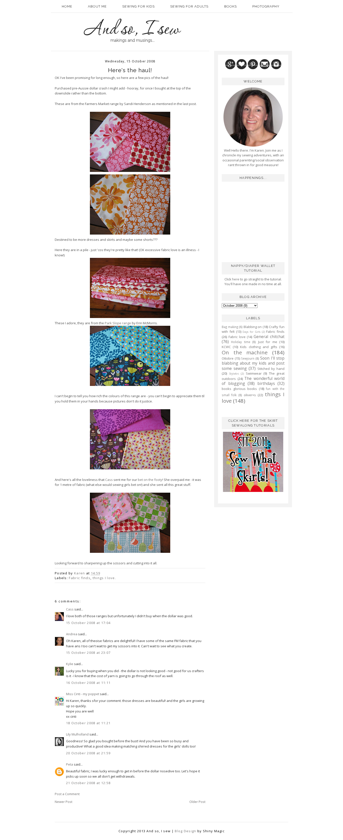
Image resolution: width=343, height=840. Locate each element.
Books (230, 6)
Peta (69, 764)
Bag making (230, 327)
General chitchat (269, 336)
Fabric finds (79, 578)
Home (67, 6)
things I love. (104, 578)
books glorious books (239, 388)
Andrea (71, 634)
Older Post (197, 801)
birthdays (266, 383)
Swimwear (254, 373)
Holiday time (240, 342)
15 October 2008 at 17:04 (88, 622)
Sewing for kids (138, 6)
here (235, 279)
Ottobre (228, 358)
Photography (265, 6)
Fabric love (237, 337)
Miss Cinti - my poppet (82, 694)
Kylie (69, 664)
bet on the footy (150, 479)
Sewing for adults (189, 6)
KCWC (226, 347)
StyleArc (234, 373)
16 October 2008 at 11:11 (88, 682)
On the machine (245, 352)
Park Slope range (118, 323)
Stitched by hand (270, 368)
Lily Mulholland (77, 734)
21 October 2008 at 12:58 (88, 783)
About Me (97, 6)
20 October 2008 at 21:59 (88, 753)
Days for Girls (251, 332)
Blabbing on (253, 327)
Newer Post (63, 801)
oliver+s (250, 395)
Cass (109, 479)
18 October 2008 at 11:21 (88, 723)
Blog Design (185, 831)
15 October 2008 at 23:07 (88, 652)
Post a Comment (67, 794)
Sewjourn (247, 358)
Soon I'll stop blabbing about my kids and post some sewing (253, 363)
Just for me (267, 342)
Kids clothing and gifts (258, 347)
